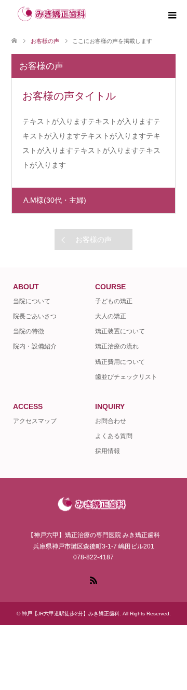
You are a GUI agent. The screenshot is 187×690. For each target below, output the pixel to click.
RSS (93, 579)
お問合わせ (110, 421)
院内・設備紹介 (35, 346)
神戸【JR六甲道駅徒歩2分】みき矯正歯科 (70, 613)
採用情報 (107, 451)
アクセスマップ (35, 421)
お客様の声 (93, 239)
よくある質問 (113, 436)
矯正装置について (120, 331)
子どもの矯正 (113, 301)
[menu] (171, 15)
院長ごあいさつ (35, 316)
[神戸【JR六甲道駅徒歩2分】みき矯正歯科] (95, 15)
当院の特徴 (28, 331)
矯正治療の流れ (117, 346)
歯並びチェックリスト (126, 377)
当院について (31, 301)
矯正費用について (120, 361)
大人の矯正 (110, 316)
